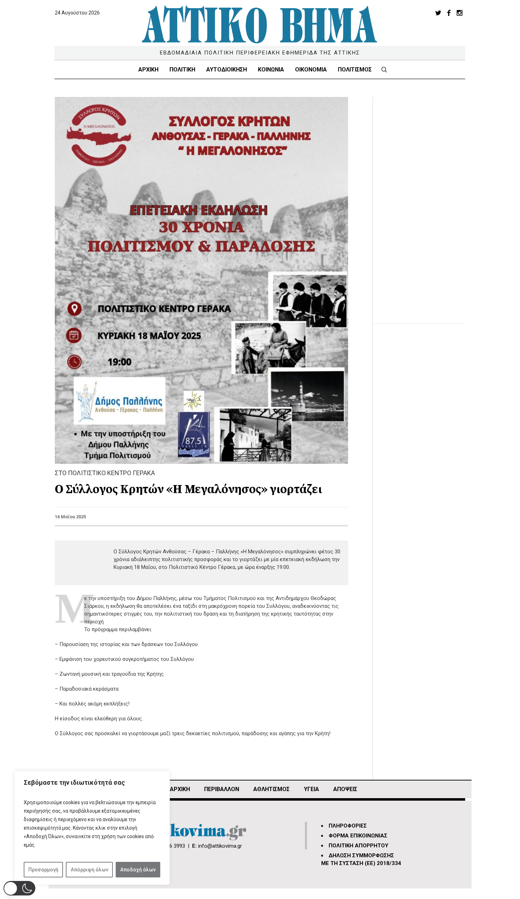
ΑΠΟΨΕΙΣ (345, 789)
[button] (19, 888)
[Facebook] (449, 12)
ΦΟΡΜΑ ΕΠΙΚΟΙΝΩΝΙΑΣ (358, 835)
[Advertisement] (426, 203)
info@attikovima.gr (220, 846)
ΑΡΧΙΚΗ (180, 789)
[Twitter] (438, 12)
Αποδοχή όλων (138, 869)
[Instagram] (459, 12)
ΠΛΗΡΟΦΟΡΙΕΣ (348, 826)
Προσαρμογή (43, 869)
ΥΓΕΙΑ (311, 789)
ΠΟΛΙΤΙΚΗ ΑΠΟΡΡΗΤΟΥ (358, 845)
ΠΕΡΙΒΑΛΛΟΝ (221, 789)
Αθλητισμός (271, 789)
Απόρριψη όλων (89, 869)
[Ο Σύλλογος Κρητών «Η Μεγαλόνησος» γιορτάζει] (201, 280)
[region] (92, 828)
